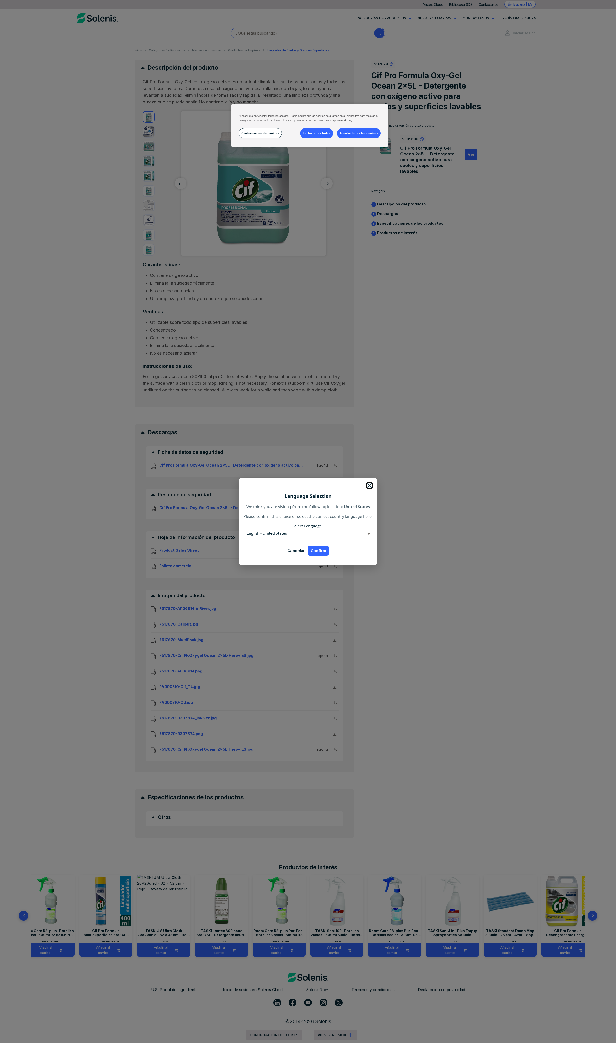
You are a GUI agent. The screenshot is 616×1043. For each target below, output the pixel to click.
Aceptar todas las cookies (359, 133)
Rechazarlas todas (317, 133)
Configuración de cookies (260, 133)
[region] (309, 125)
